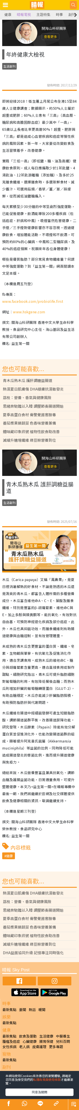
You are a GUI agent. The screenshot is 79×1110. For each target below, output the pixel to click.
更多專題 (56, 1046)
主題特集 (43, 14)
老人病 (24, 1046)
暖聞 (41, 1009)
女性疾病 (9, 1046)
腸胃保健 (46, 1041)
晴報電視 (24, 14)
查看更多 (50, 36)
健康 (7, 14)
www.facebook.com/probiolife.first (32, 301)
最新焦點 (9, 1009)
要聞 (22, 1009)
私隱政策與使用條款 (47, 1079)
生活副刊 (9, 66)
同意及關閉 (39, 1092)
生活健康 (46, 1036)
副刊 (71, 14)
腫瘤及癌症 (11, 1041)
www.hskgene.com (29, 311)
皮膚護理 (39, 1046)
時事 (59, 14)
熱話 (32, 1009)
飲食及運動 (28, 1036)
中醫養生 (63, 1036)
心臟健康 (30, 1041)
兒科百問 (63, 1041)
